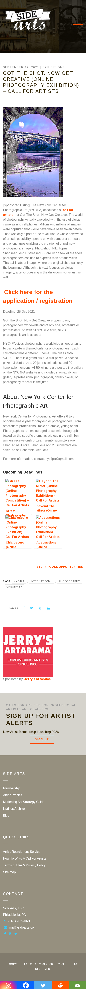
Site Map (9, 872)
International (41, 581)
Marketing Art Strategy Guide (23, 802)
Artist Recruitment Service (21, 851)
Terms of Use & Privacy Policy (24, 865)
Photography (69, 581)
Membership (11, 788)
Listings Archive (14, 808)
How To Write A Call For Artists (24, 858)
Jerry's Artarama (37, 679)
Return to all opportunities (58, 566)
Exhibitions (54, 67)
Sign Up (42, 739)
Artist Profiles (12, 795)
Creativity (14, 586)
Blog (6, 815)
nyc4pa (19, 581)
